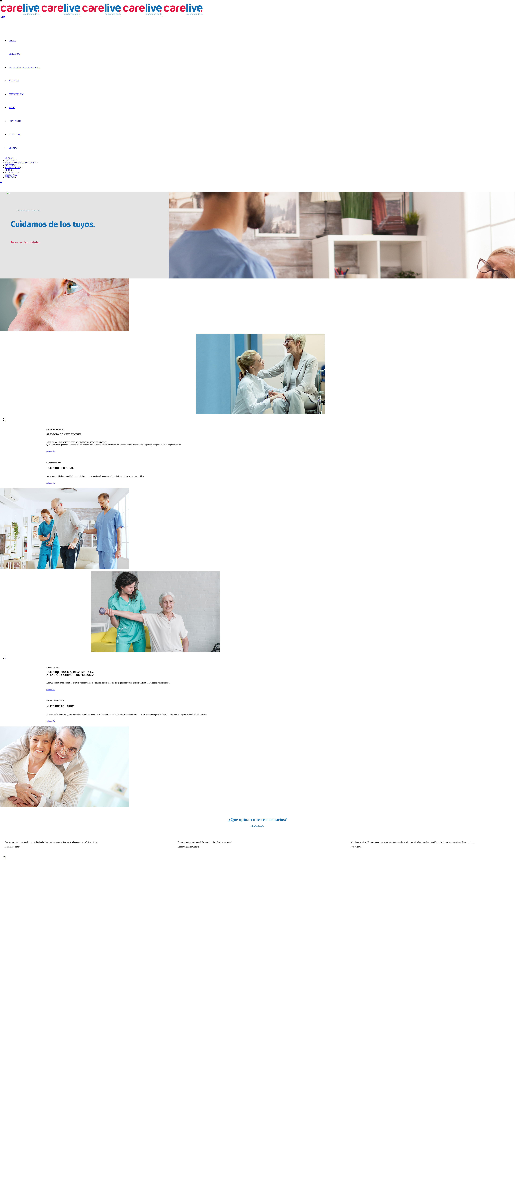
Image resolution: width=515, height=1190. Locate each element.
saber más (50, 451)
